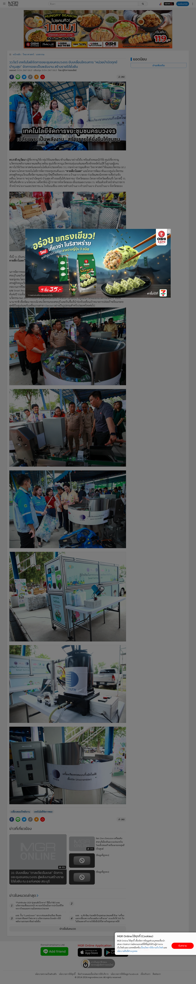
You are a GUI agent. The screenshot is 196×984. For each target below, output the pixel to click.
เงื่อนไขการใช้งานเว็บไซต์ (152, 947)
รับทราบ (182, 946)
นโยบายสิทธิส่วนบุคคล (127, 951)
